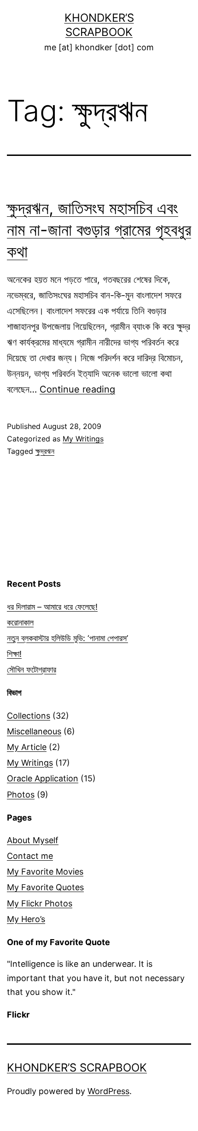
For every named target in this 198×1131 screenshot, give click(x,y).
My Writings (83, 438)
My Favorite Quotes (45, 887)
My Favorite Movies (45, 871)
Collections (28, 715)
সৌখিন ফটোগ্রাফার (31, 669)
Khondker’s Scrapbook (77, 1067)
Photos (21, 794)
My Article (27, 747)
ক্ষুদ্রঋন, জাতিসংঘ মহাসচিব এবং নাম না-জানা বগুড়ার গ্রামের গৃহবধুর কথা (99, 230)
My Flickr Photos (39, 903)
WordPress (108, 1091)
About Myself (32, 840)
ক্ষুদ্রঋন (44, 451)
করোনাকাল (20, 622)
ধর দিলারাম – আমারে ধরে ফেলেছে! (52, 607)
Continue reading (77, 389)
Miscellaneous (34, 731)
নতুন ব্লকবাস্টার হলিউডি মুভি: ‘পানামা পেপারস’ (67, 638)
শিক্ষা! (14, 654)
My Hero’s (26, 919)
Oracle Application (42, 778)
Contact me (30, 856)
